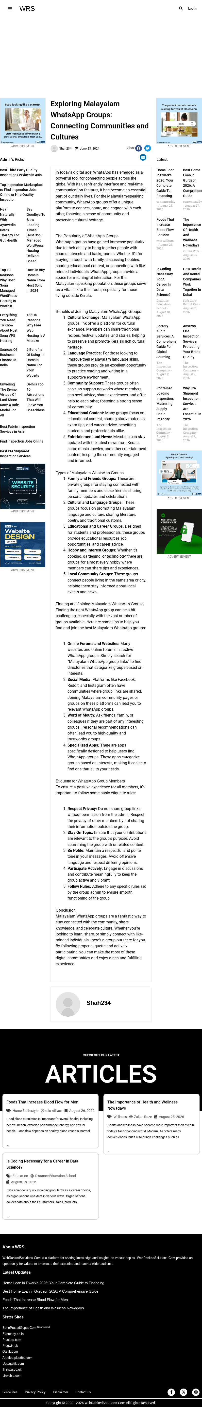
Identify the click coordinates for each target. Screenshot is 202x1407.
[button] (181, 8)
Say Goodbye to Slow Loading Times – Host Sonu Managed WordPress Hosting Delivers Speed (36, 235)
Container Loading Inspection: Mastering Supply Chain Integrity (165, 403)
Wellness (120, 1117)
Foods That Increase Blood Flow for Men (42, 1102)
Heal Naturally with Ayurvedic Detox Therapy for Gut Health (9, 224)
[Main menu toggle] (10, 8)
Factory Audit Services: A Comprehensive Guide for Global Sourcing (168, 341)
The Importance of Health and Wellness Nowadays (43, 1308)
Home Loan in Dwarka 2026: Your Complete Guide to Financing (53, 1283)
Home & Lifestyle (25, 1111)
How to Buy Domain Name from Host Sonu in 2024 (36, 280)
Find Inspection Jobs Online (22, 441)
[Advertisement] (101, 53)
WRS (27, 8)
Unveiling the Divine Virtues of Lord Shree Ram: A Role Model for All (9, 399)
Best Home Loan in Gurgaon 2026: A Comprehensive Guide (50, 1291)
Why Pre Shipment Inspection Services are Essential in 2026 (192, 403)
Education (20, 1176)
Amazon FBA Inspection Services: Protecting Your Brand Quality (192, 341)
